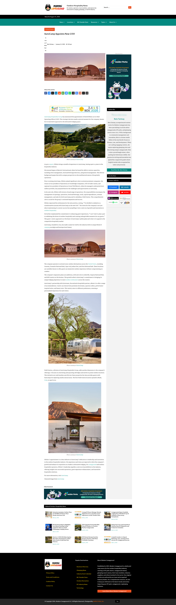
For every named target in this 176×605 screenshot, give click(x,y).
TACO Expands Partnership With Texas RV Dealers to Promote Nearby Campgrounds (90, 526)
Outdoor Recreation (83, 581)
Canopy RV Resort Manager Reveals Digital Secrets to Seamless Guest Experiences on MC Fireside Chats (91, 514)
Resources (94, 22)
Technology (80, 588)
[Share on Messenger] (49, 93)
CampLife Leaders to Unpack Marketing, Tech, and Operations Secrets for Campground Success (120, 538)
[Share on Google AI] (76, 93)
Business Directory (82, 566)
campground (92, 465)
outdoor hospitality (50, 211)
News (61, 22)
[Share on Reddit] (59, 93)
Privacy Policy (50, 573)
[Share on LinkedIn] (56, 93)
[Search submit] (129, 7)
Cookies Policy (50, 581)
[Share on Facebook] (45, 93)
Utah (45, 380)
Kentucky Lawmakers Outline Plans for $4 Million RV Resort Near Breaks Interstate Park (62, 514)
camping (47, 227)
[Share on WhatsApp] (69, 93)
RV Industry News (82, 584)
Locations (70, 22)
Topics (103, 22)
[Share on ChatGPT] (73, 93)
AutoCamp (80, 160)
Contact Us (49, 586)
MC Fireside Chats (82, 22)
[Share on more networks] (87, 93)
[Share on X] (52, 93)
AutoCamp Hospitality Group (53, 117)
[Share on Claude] (80, 93)
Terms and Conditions (52, 577)
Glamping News (81, 570)
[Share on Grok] (83, 93)
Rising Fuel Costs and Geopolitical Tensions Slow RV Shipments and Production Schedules (120, 526)
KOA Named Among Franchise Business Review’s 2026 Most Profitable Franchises (90, 538)
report (51, 164)
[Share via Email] (63, 93)
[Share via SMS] (66, 93)
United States (92, 264)
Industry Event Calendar (84, 574)
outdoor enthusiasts (72, 280)
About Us (112, 22)
